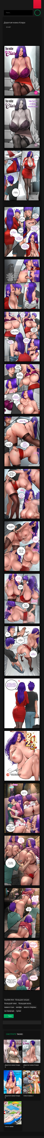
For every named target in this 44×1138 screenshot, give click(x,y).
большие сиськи (22, 1000)
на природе (9, 1011)
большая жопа (25, 1003)
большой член (10, 1003)
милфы (19, 1007)
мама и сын (9, 1007)
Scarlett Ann (9, 1000)
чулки (18, 1011)
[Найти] (30, 12)
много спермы (30, 1007)
